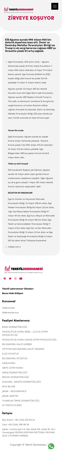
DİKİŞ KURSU (8, 363)
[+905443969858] (51, 446)
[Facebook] (5, 278)
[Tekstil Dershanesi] (18, 7)
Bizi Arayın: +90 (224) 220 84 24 (18, 420)
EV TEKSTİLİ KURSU (12, 405)
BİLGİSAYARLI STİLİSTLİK (14, 358)
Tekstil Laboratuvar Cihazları (17, 289)
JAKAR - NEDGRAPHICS (14, 391)
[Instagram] (15, 278)
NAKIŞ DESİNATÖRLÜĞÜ (14, 373)
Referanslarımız (10, 313)
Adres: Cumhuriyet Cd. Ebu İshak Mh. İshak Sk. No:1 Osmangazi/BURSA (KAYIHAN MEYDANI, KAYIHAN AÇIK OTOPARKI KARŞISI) (28, 432)
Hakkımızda (8, 308)
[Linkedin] (20, 278)
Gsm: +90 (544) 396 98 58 (15, 425)
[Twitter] (10, 278)
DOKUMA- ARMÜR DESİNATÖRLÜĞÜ (21, 382)
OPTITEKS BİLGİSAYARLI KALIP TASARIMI (23, 349)
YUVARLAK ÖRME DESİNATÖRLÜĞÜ (21, 401)
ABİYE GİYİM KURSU (12, 368)
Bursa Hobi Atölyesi (12, 293)
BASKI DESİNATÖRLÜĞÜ (14, 327)
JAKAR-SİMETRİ (10, 396)
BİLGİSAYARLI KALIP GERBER (17, 344)
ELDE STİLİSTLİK (10, 354)
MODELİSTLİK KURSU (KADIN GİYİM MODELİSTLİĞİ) (29, 340)
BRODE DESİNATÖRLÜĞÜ (15, 377)
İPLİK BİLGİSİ (8, 387)
